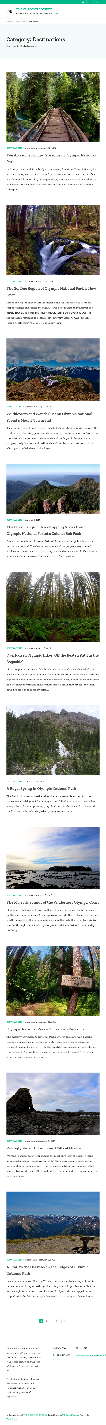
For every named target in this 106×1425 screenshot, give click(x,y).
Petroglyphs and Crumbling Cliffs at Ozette (43, 1148)
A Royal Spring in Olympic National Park (41, 788)
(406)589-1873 (63, 1354)
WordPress (11, 1419)
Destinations (14, 148)
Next (63, 1321)
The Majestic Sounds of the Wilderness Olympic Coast (52, 902)
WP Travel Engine (70, 1415)
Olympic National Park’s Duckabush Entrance (45, 1029)
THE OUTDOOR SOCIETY (34, 9)
